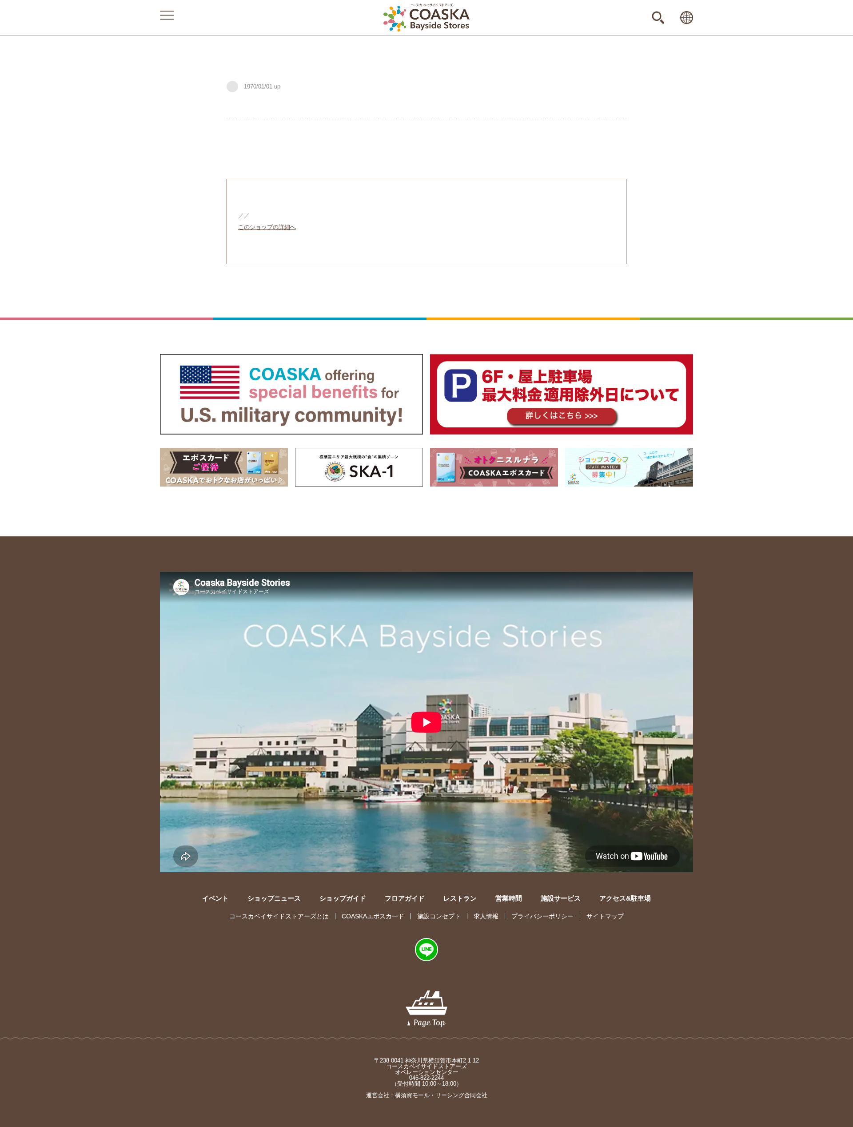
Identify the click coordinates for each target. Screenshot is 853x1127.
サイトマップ (605, 916)
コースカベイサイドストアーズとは (279, 916)
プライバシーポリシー (542, 916)
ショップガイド (342, 898)
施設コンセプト (439, 916)
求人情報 (486, 916)
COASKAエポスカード (373, 916)
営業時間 (508, 898)
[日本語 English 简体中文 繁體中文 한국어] (686, 17)
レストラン (460, 898)
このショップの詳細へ (267, 227)
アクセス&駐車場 (625, 898)
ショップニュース (274, 898)
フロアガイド (405, 898)
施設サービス (561, 898)
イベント (215, 898)
